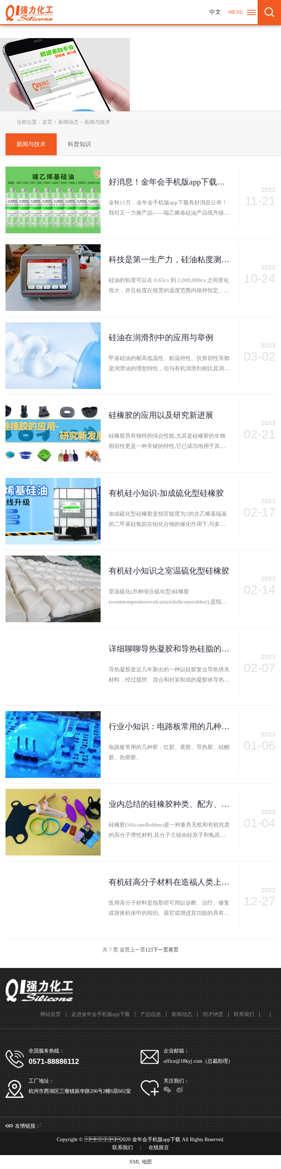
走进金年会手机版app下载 (100, 1014)
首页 (47, 122)
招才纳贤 (213, 1014)
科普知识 (79, 144)
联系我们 (244, 1014)
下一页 (160, 950)
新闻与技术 (31, 144)
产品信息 (150, 1014)
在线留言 (159, 1147)
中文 (215, 12)
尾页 (173, 950)
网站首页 (50, 1014)
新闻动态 (68, 122)
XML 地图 (140, 1162)
